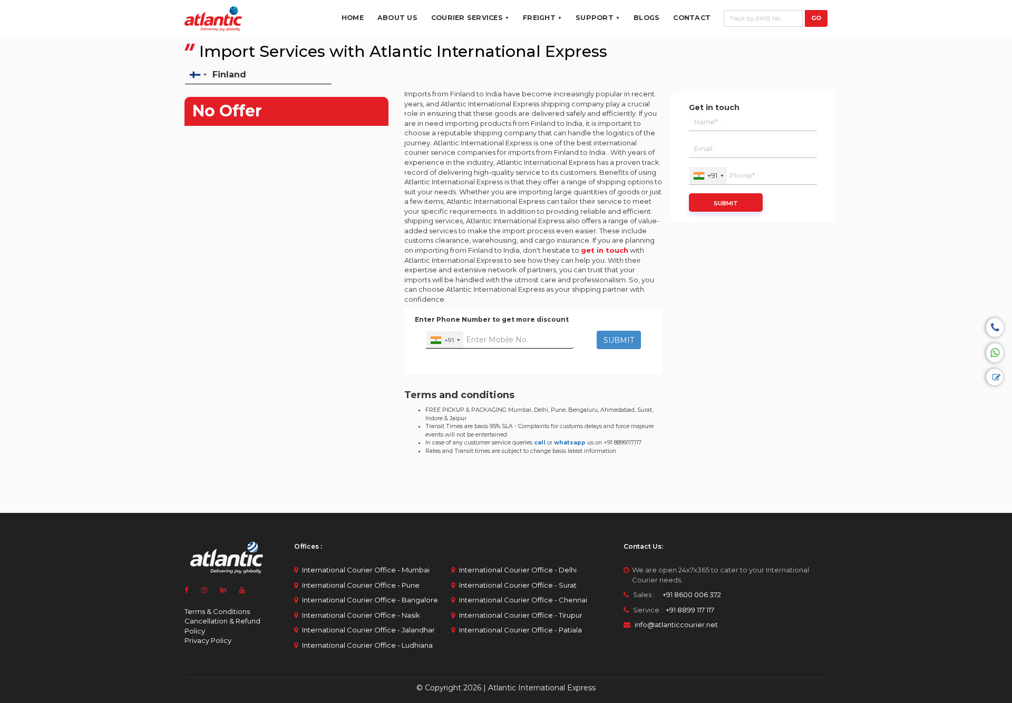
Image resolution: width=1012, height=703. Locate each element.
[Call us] (995, 327)
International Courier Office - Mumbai (366, 570)
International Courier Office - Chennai (523, 600)
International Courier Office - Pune (361, 585)
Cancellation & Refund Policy (222, 626)
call (540, 442)
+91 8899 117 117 (689, 610)
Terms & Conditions (217, 611)
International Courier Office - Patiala (520, 630)
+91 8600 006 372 (688, 594)
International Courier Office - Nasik (361, 615)
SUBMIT (619, 340)
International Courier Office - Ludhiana (367, 645)
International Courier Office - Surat (518, 585)
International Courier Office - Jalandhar (368, 630)
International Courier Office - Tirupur (520, 615)
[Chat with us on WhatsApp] (995, 352)
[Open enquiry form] (994, 377)
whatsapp (570, 442)
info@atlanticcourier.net (676, 624)
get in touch (604, 250)
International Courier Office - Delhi (518, 570)
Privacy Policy (207, 640)
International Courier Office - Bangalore (370, 600)
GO (816, 18)
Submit (726, 203)
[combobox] (444, 340)
